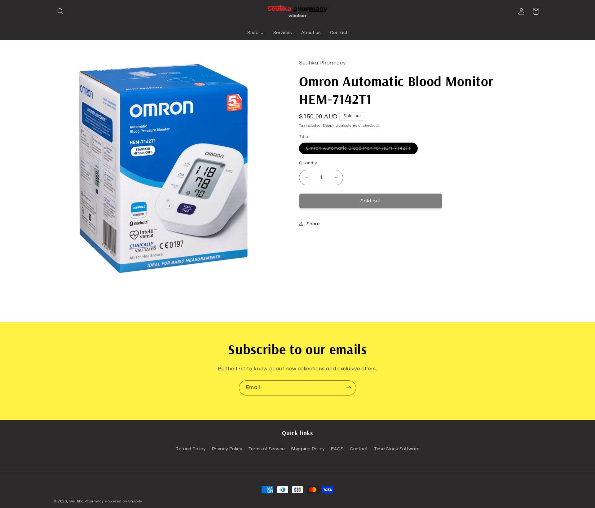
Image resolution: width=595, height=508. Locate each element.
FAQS (337, 449)
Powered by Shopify (123, 501)
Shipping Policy (307, 449)
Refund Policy (190, 449)
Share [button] (313, 224)
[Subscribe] (349, 387)
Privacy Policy (227, 449)
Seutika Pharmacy (86, 501)
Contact (359, 449)
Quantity (308, 163)
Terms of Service (267, 449)
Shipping (330, 125)
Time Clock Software (397, 449)
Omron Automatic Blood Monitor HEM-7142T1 (362, 150)
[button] (61, 11)
